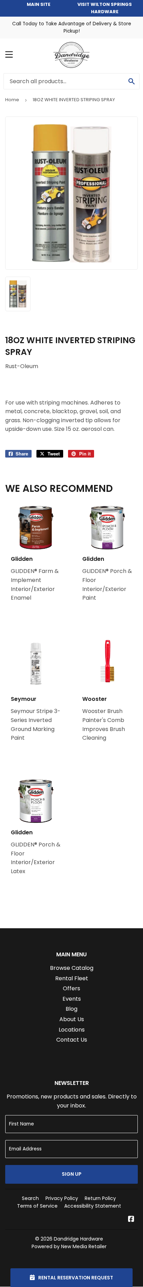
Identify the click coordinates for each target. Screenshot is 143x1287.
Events (71, 999)
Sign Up (72, 1174)
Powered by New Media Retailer (69, 1246)
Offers (71, 988)
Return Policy (100, 1198)
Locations (72, 1030)
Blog (71, 1009)
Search (30, 1198)
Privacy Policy (61, 1198)
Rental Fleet (71, 978)
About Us (71, 1019)
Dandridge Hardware (78, 1238)
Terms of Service (37, 1205)
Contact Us (71, 1040)
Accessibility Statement (92, 1205)
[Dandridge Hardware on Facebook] (131, 1220)
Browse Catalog (71, 968)
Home (12, 99)
